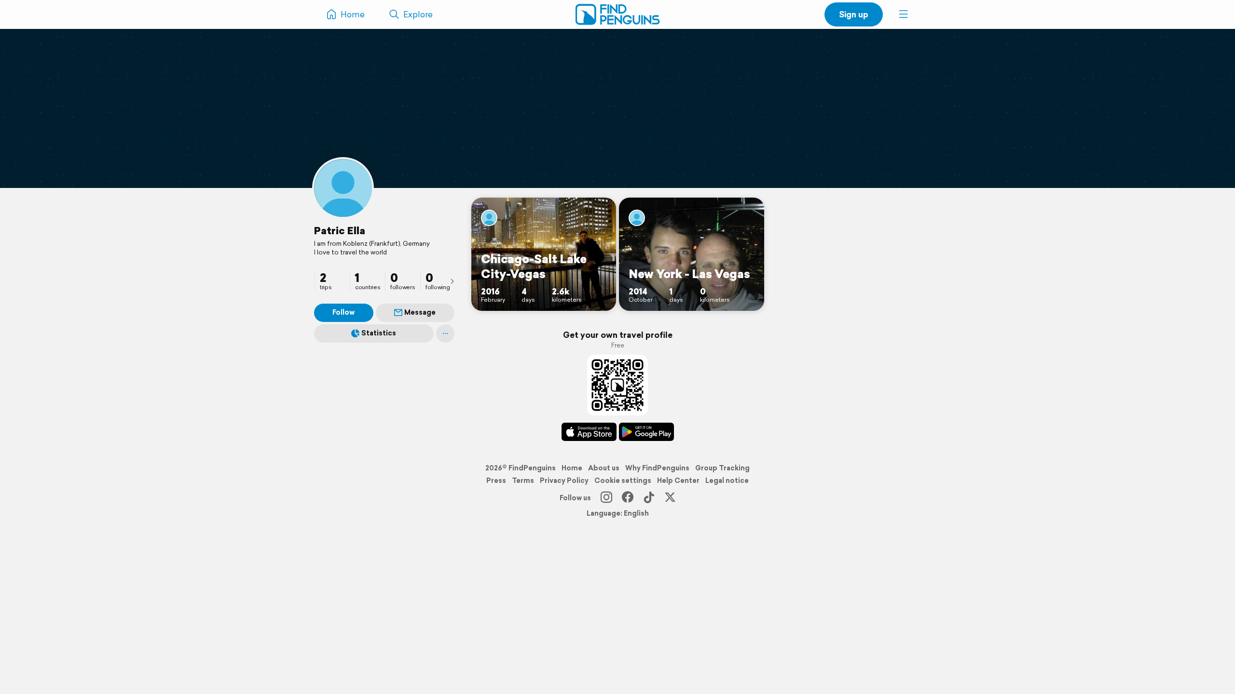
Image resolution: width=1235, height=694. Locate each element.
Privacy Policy (564, 480)
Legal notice (727, 480)
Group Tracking (722, 468)
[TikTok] (649, 498)
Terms (523, 480)
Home (572, 468)
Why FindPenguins (657, 468)
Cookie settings (622, 480)
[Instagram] (606, 498)
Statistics (378, 333)
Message (420, 312)
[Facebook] (627, 498)
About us (603, 468)
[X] (670, 498)
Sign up (853, 14)
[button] (903, 14)
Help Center (678, 480)
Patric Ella (339, 230)
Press (496, 480)
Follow (343, 312)
